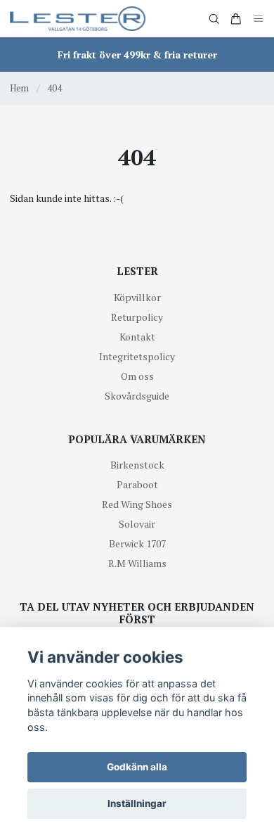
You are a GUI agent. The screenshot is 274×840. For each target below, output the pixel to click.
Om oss (137, 376)
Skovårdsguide (137, 395)
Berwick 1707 (137, 543)
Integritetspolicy (137, 356)
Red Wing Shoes (137, 504)
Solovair (137, 523)
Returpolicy (137, 317)
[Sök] (214, 19)
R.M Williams (137, 563)
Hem (19, 88)
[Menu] (258, 18)
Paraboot (137, 484)
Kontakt (137, 336)
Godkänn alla (137, 766)
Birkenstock (137, 464)
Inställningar (137, 803)
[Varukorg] (236, 19)
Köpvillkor (137, 297)
